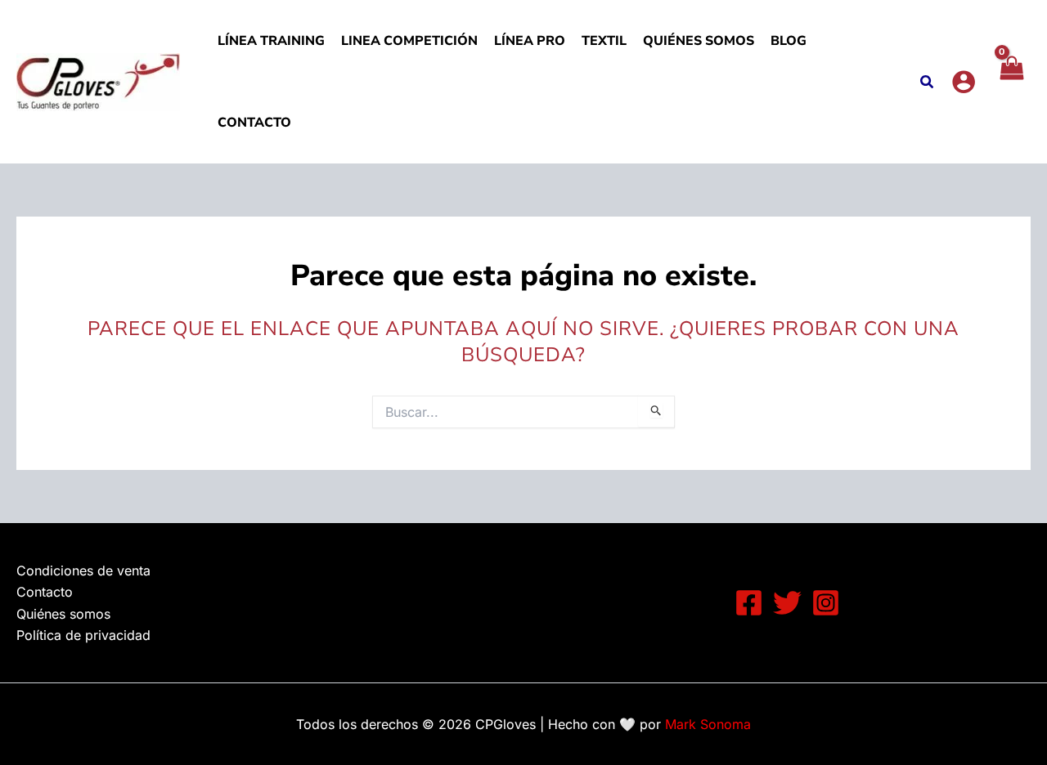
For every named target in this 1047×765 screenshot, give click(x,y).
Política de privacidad (83, 635)
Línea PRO (529, 41)
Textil (604, 41)
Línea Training (271, 41)
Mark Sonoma (708, 724)
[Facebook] (749, 602)
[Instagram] (825, 602)
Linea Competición (409, 41)
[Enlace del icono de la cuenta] (963, 81)
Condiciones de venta (83, 570)
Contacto (254, 123)
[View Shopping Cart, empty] (1011, 82)
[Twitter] (787, 602)
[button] (927, 83)
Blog (789, 41)
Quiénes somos (698, 41)
